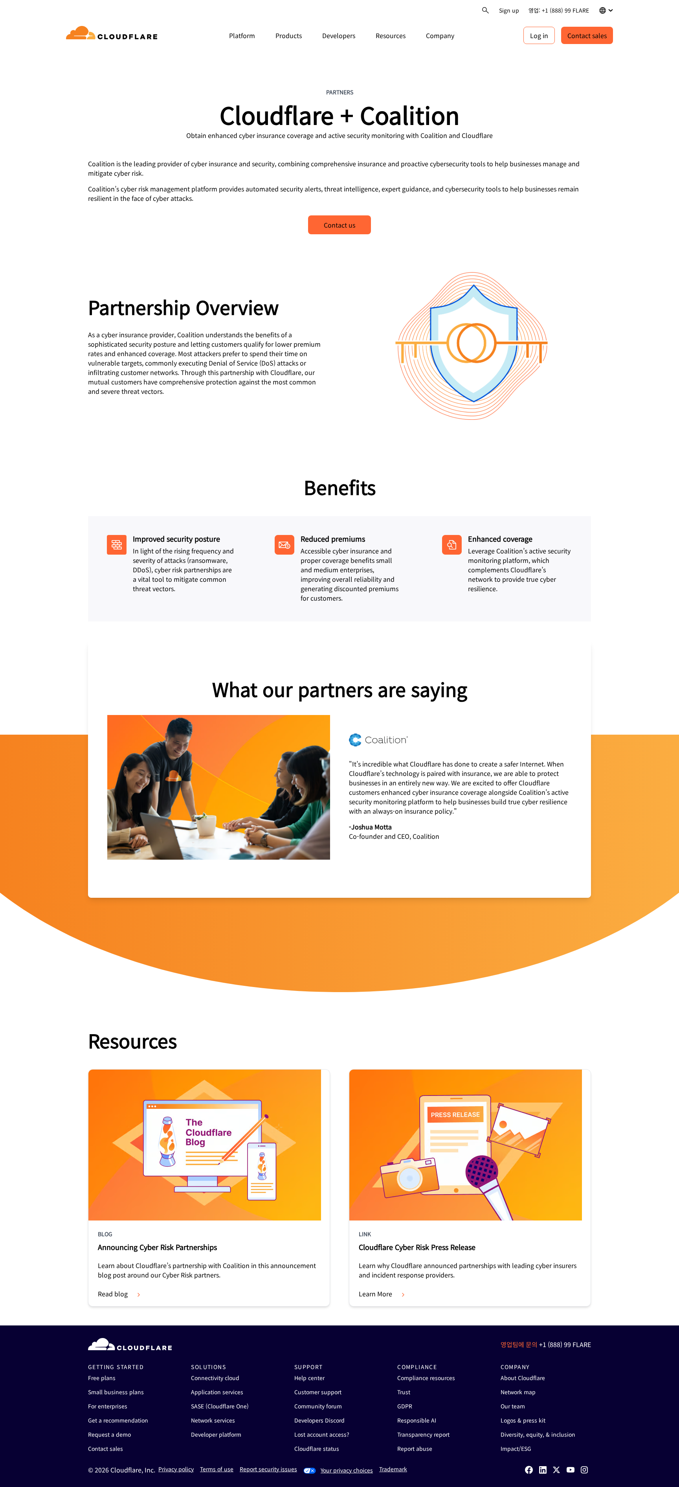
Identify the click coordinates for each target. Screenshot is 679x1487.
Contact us (339, 225)
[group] (339, 769)
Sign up (509, 10)
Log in (539, 35)
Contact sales (587, 35)
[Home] (113, 35)
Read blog (113, 1293)
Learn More (375, 1293)
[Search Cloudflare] (485, 10)
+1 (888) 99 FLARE (565, 1344)
